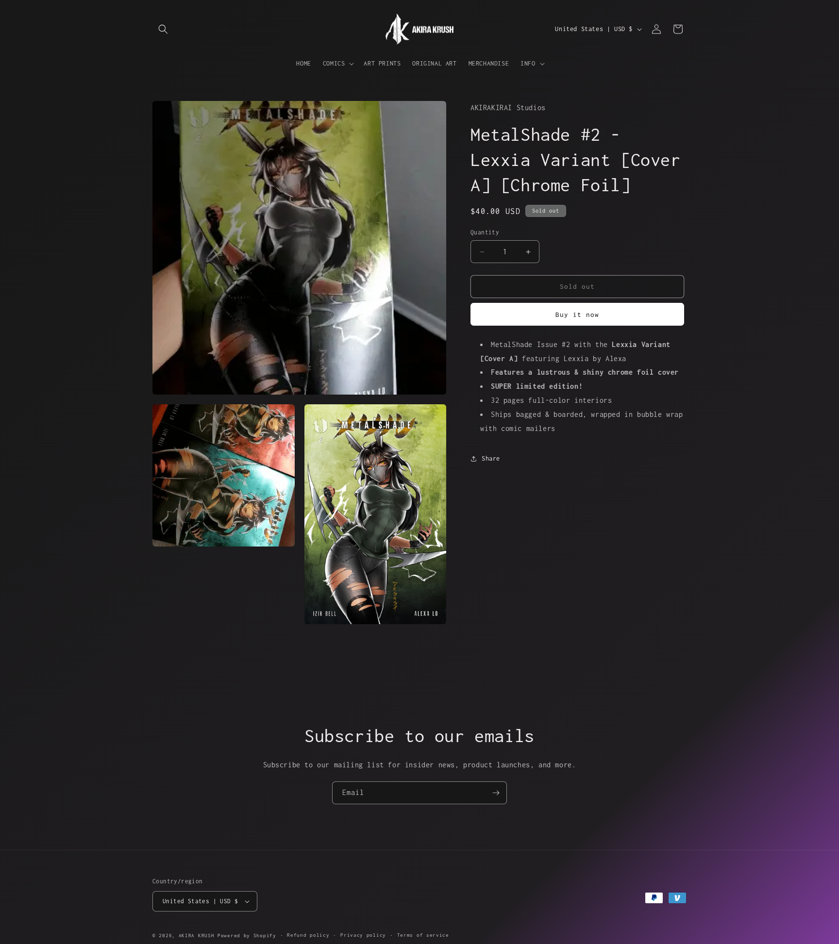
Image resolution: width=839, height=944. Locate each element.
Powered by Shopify (247, 935)
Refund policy (308, 935)
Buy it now (577, 314)
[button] (163, 29)
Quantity (484, 233)
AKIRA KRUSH (197, 935)
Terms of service (423, 935)
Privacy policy (363, 935)
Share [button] (491, 458)
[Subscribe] (495, 792)
